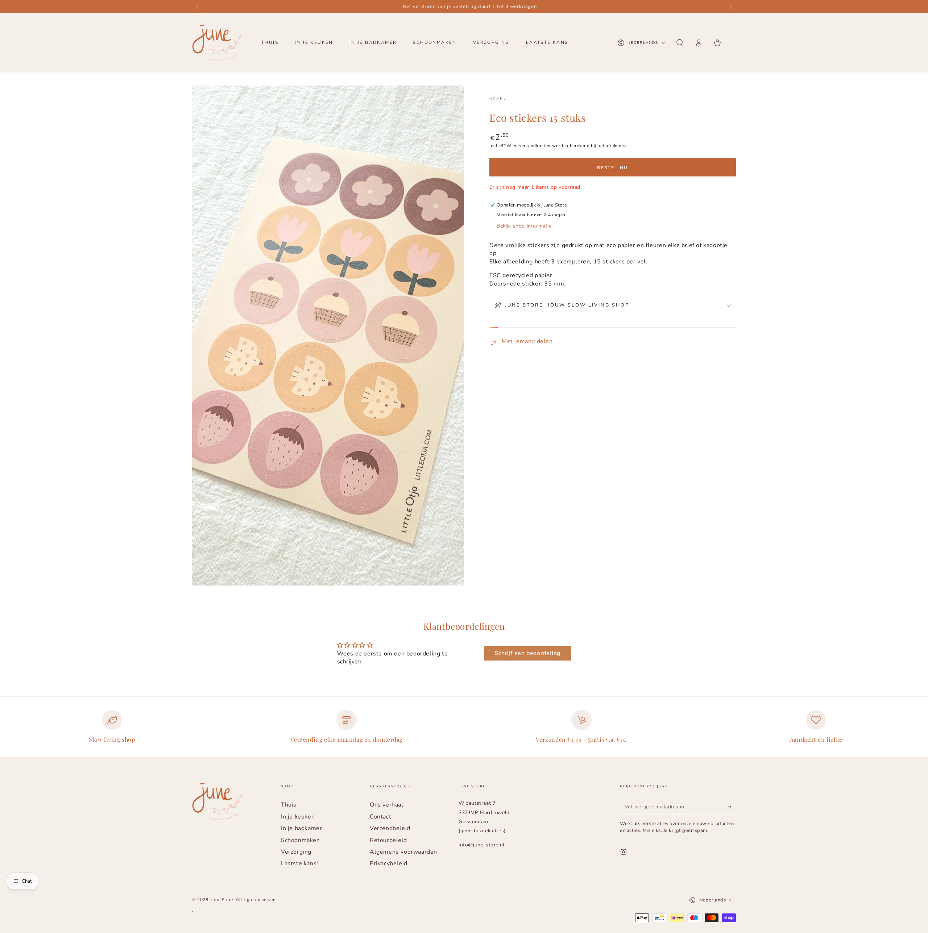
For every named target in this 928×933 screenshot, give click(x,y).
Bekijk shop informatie (524, 225)
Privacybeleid (388, 863)
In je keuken (298, 817)
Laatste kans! (299, 863)
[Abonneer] (732, 807)
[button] (679, 43)
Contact (380, 817)
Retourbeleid (388, 840)
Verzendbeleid (390, 828)
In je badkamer (301, 828)
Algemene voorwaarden (403, 852)
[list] (464, 729)
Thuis (289, 805)
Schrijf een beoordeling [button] (528, 653)
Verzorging (296, 852)
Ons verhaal (386, 805)
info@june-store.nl (482, 844)
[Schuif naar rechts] (730, 6)
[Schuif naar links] (198, 6)
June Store (222, 900)
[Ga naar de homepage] (216, 42)
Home (495, 98)
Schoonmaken (300, 840)
